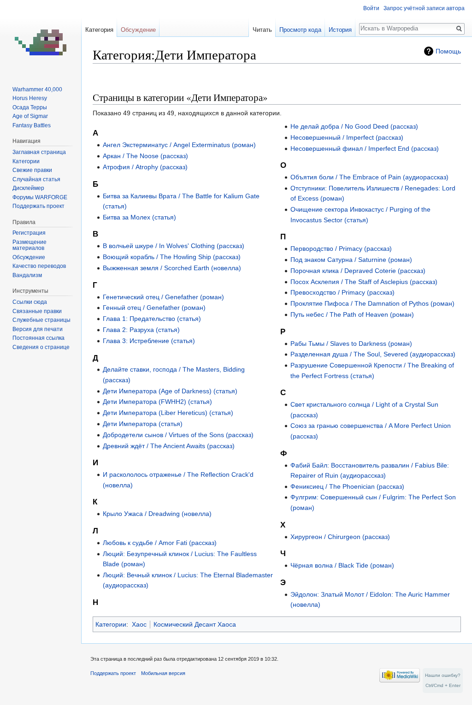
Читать (262, 29)
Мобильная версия (163, 673)
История (340, 29)
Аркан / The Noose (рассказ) (145, 156)
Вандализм (27, 275)
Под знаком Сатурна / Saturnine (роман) (351, 259)
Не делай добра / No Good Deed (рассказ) (354, 126)
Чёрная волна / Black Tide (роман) (342, 565)
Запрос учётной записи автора (424, 8)
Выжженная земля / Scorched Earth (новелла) (172, 268)
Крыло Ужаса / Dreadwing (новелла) (157, 513)
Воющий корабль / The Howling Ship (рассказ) (172, 257)
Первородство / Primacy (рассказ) (341, 248)
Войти (371, 8)
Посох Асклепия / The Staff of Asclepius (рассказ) (363, 281)
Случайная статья (36, 179)
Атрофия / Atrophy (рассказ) (145, 167)
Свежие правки (32, 170)
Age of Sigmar (30, 116)
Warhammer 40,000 (37, 89)
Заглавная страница (39, 152)
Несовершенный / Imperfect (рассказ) (346, 137)
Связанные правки (37, 311)
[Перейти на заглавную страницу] (40, 37)
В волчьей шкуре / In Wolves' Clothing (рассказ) (173, 245)
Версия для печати (37, 329)
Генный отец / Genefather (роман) (154, 307)
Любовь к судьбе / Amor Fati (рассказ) (160, 542)
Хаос (139, 624)
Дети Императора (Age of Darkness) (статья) (170, 391)
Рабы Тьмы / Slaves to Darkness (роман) (351, 343)
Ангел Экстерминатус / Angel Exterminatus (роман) (179, 144)
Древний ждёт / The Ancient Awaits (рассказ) (169, 446)
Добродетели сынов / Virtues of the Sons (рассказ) (178, 434)
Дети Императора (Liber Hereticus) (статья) (168, 412)
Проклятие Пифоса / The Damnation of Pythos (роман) (372, 303)
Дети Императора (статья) (143, 423)
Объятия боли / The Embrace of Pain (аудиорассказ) (369, 177)
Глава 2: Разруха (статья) (141, 329)
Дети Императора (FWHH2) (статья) (157, 401)
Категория (99, 29)
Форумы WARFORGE (39, 197)
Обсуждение (138, 29)
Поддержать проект (38, 206)
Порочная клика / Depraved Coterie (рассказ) (357, 270)
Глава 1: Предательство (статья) (152, 318)
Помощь (448, 51)
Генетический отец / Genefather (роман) (163, 297)
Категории (110, 624)
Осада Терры (29, 107)
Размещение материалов (29, 245)
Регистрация (29, 233)
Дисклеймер (28, 188)
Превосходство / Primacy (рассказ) (342, 292)
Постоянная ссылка (38, 338)
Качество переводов (39, 266)
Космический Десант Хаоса (194, 624)
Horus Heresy (29, 98)
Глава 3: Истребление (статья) (149, 340)
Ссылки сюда (29, 302)
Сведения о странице (41, 347)
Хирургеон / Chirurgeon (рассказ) (340, 536)
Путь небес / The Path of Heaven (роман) (352, 314)
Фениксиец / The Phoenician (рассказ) (347, 486)
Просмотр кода (300, 29)
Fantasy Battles (31, 125)
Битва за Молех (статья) (139, 217)
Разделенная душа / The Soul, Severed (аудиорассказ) (372, 354)
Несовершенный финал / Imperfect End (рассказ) (364, 148)
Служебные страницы (41, 320)
